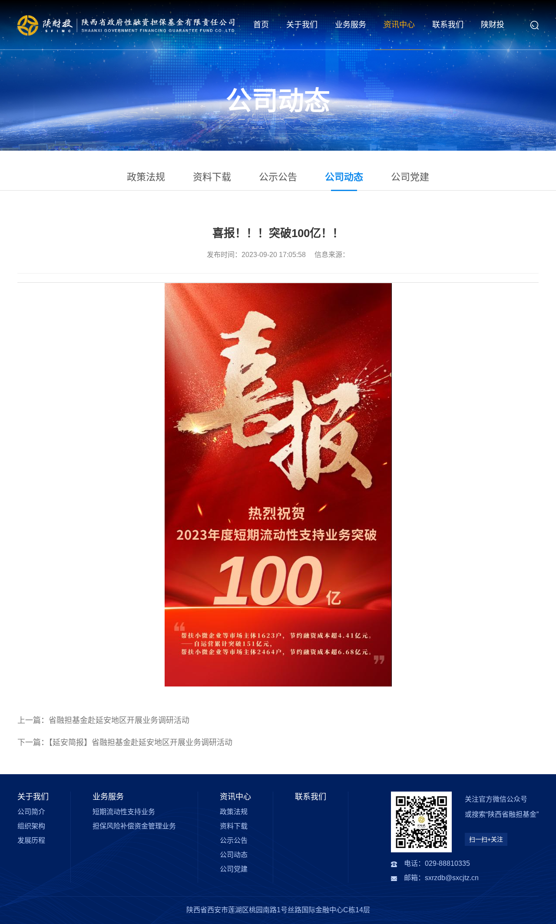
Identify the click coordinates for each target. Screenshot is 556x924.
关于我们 (302, 24)
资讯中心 (399, 24)
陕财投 (492, 24)
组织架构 (31, 826)
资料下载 (212, 177)
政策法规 (146, 177)
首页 (261, 24)
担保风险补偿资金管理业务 (134, 826)
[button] (534, 25)
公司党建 (410, 177)
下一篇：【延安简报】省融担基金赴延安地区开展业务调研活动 (124, 742)
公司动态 (344, 177)
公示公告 (278, 177)
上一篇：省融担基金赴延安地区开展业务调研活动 (103, 720)
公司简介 (31, 811)
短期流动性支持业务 (124, 811)
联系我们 (447, 24)
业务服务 (350, 24)
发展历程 (31, 840)
